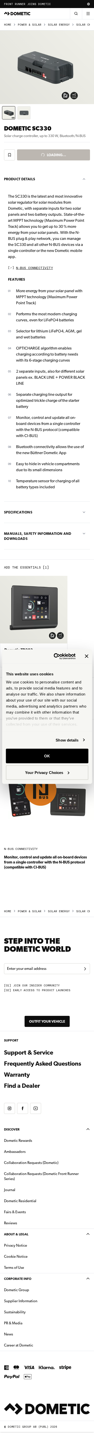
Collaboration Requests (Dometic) (31, 1162)
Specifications (18, 512)
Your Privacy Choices (44, 772)
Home (7, 24)
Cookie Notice (16, 1256)
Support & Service (28, 1052)
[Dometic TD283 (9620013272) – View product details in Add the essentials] (33, 621)
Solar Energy (59, 24)
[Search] (76, 13)
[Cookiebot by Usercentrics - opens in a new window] (56, 656)
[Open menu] (88, 13)
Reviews (10, 1223)
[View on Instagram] (9, 1108)
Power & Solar (29, 24)
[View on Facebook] (22, 1108)
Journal (9, 1190)
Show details (67, 740)
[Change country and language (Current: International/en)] (88, 4)
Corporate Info (17, 1279)
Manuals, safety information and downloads (37, 536)
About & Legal (16, 1234)
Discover (12, 1129)
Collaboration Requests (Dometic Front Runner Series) (41, 1176)
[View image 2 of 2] (24, 112)
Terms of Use (14, 1267)
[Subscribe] (85, 968)
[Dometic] (17, 13)
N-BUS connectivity (34, 268)
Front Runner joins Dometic (27, 4)
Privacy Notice (15, 1245)
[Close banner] (86, 656)
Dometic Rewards (18, 1140)
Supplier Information (20, 1301)
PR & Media (29, 1323)
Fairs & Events (15, 1212)
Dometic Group (32, 1289)
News (24, 1334)
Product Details (19, 179)
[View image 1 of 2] (8, 112)
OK (47, 756)
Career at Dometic (34, 1345)
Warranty (17, 1074)
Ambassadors (15, 1151)
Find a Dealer (22, 1085)
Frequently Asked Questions (42, 1063)
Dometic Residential (36, 1200)
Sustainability (15, 1312)
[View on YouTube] (35, 1108)
